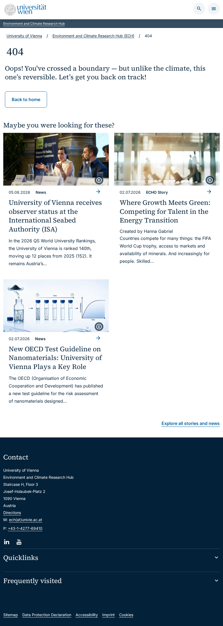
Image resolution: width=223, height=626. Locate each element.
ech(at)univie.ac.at (25, 519)
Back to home (26, 99)
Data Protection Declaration (46, 614)
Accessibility (87, 614)
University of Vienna (24, 35)
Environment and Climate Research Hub (34, 23)
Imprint (108, 614)
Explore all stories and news (191, 423)
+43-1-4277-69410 (25, 528)
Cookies (126, 614)
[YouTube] (18, 542)
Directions (12, 512)
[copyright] (99, 180)
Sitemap (10, 614)
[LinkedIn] (6, 542)
